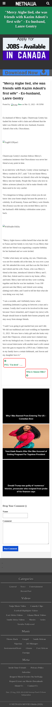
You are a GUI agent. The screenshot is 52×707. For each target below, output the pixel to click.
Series (42, 620)
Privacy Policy (37, 668)
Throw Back (12, 639)
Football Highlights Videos (26, 611)
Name (5, 511)
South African (39, 639)
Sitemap (31, 692)
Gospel (25, 639)
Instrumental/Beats (12, 648)
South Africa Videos (16, 620)
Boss (20, 104)
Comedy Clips (36, 606)
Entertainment (36, 587)
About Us (18, 686)
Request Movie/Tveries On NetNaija (26, 677)
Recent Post (26, 591)
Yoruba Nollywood (26, 624)
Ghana (29, 648)
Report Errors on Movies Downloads (26, 681)
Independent (26, 695)
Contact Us (33, 686)
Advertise (26, 672)
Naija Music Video (17, 606)
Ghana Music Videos (36, 615)
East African (42, 648)
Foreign (26, 653)
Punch (37, 692)
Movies (32, 620)
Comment (7, 521)
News (23, 587)
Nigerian (18, 644)
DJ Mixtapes (32, 644)
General (13, 587)
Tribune (43, 692)
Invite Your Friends (17, 668)
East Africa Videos (14, 615)
